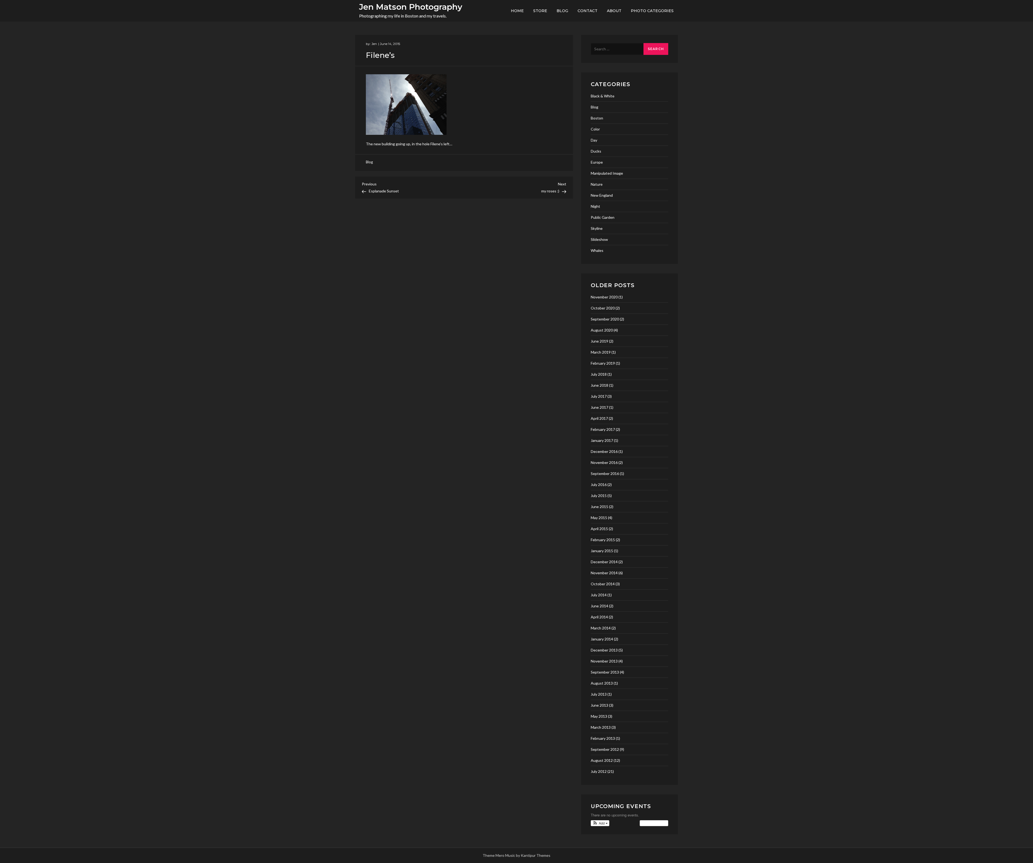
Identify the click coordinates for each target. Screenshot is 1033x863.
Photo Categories (652, 10)
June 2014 (599, 606)
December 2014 (604, 561)
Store (540, 10)
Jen (374, 44)
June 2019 (599, 341)
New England (602, 195)
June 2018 (599, 385)
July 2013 (599, 694)
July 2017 (599, 396)
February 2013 (603, 738)
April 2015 (599, 528)
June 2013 (599, 705)
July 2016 (599, 484)
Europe (597, 162)
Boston (597, 118)
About (614, 10)
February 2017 (603, 429)
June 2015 (599, 506)
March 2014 (601, 628)
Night (595, 206)
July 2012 (599, 771)
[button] (600, 823)
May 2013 (599, 716)
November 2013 (604, 661)
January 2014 (602, 639)
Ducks (596, 151)
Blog (562, 10)
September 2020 (605, 319)
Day (594, 140)
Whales (597, 250)
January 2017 (602, 440)
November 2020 (604, 297)
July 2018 (599, 374)
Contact (587, 10)
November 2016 (604, 462)
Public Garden (602, 217)
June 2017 (599, 407)
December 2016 (604, 451)
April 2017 (599, 418)
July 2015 (599, 495)
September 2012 (605, 749)
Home (517, 10)
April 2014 (599, 617)
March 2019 (601, 352)
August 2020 (602, 330)
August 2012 (602, 760)
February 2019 (603, 363)
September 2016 (605, 473)
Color (595, 129)
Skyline (597, 228)
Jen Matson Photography (410, 7)
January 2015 (602, 550)
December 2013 (604, 650)
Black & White (602, 96)
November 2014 (604, 572)
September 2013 (605, 672)
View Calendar (652, 823)
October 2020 (603, 308)
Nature (597, 184)
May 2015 (599, 517)
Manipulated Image (607, 173)
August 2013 (602, 683)
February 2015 (603, 539)
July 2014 (599, 595)
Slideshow (599, 239)
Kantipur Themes (535, 855)
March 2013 (601, 727)
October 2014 (603, 584)
